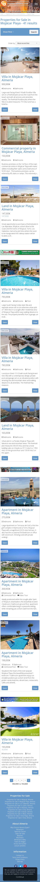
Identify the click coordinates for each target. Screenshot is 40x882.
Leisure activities (20, 846)
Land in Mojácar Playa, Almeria (18, 207)
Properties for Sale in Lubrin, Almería (19, 806)
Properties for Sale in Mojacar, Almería (20, 800)
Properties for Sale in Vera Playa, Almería (20, 816)
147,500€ (5, 216)
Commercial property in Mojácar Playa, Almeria (19, 150)
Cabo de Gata (20, 834)
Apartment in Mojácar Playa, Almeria (17, 511)
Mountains (20, 838)
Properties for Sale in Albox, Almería (20, 814)
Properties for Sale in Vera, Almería (20, 818)
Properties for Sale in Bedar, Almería (20, 812)
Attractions (20, 829)
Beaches (20, 836)
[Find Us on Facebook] (15, 866)
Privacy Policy (20, 859)
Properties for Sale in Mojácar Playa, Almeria (20, 802)
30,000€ (5, 749)
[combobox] (27, 43)
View (35, 110)
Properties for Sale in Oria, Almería (20, 810)
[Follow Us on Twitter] (20, 866)
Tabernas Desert (20, 832)
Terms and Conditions (20, 857)
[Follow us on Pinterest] (25, 866)
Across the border (20, 844)
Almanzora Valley (20, 840)
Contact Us (20, 855)
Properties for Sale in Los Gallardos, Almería (20, 804)
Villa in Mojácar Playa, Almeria (17, 78)
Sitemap (20, 861)
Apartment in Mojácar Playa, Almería (17, 583)
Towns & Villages (20, 842)
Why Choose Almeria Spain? (19, 827)
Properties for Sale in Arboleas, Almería (20, 808)
